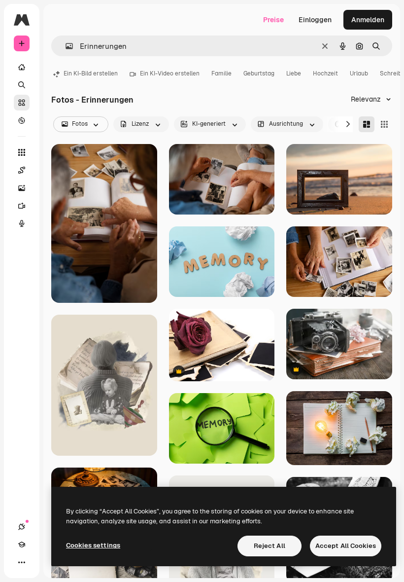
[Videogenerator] (22, 206)
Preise (273, 19)
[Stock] (22, 102)
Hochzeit (325, 73)
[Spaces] (22, 170)
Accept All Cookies (345, 546)
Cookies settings (93, 545)
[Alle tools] (22, 152)
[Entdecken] (22, 120)
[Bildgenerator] (22, 188)
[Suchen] (22, 85)
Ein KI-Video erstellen (170, 73)
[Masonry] (366, 124)
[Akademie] (22, 544)
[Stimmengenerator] (22, 223)
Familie (221, 73)
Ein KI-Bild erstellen (91, 73)
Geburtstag (258, 73)
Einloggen (315, 19)
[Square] (384, 124)
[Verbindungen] (22, 527)
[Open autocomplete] (65, 46)
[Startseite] (22, 67)
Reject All (269, 546)
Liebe (293, 73)
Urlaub (359, 73)
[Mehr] (22, 562)
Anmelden (367, 19)
